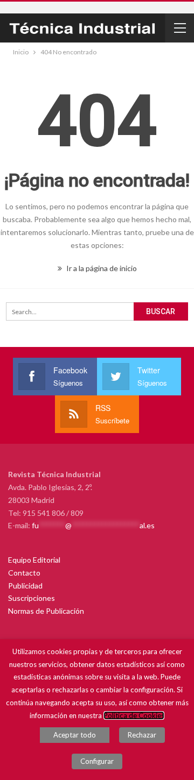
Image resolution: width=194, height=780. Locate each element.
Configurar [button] (97, 761)
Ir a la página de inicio (101, 268)
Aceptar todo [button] (74, 735)
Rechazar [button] (142, 735)
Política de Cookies (133, 715)
